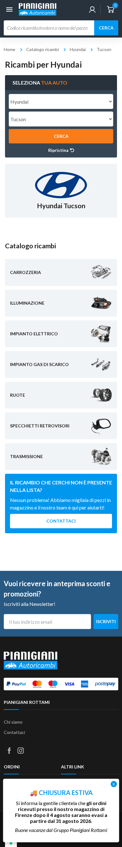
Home (9, 49)
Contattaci (61, 521)
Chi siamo (13, 722)
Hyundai (78, 49)
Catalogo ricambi (42, 49)
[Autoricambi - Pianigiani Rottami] (37, 8)
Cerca (106, 27)
